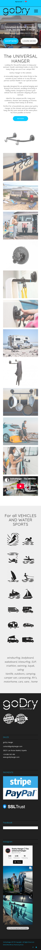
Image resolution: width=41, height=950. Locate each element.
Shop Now (11, 40)
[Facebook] (33, 947)
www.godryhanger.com (11, 757)
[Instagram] (36, 947)
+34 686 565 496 (9, 754)
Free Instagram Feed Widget (19, 928)
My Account (18, 1)
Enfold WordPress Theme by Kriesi (13, 945)
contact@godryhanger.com (12, 746)
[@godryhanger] (8, 850)
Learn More (29, 40)
